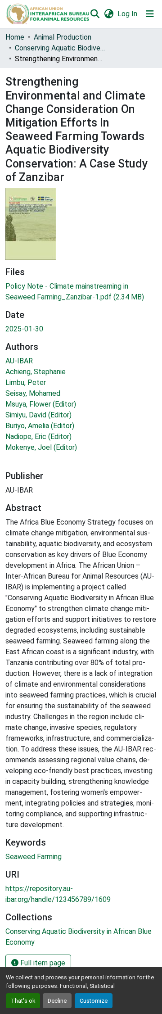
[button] (47, 14)
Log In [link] (127, 13)
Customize (94, 1000)
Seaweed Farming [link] (33, 856)
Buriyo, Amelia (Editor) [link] (39, 425)
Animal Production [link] (62, 37)
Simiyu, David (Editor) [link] (38, 415)
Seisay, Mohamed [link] (32, 393)
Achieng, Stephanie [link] (35, 371)
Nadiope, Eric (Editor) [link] (38, 436)
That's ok (23, 1000)
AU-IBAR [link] (19, 361)
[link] (81, 292)
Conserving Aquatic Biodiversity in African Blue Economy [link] (60, 48)
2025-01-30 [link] (24, 329)
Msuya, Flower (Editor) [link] (40, 404)
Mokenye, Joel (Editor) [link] (41, 447)
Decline (57, 1000)
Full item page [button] (41, 963)
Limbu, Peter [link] (25, 382)
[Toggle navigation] (150, 14)
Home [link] (14, 37)
